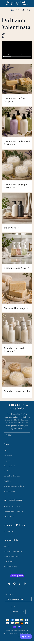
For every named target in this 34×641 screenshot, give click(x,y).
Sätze (5, 451)
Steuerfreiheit (9, 562)
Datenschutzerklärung (26, 633)
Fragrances (7, 461)
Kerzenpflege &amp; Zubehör (14, 486)
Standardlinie (8, 456)
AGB (18, 637)
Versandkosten (9, 531)
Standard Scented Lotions (14, 350)
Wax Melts (7, 481)
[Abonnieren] (27, 435)
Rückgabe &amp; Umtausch (13, 511)
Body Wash (10, 227)
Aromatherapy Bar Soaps (14, 100)
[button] (4, 10)
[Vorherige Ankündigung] (4, 3)
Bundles (6, 471)
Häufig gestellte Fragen (12, 506)
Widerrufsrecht (12, 633)
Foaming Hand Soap (15, 267)
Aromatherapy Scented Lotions (17, 143)
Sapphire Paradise (16, 630)
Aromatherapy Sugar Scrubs (15, 186)
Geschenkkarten (9, 491)
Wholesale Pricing (10, 567)
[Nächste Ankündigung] (30, 3)
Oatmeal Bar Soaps (14, 308)
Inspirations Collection (12, 476)
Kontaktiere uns (9, 516)
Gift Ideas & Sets (10, 466)
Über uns (7, 546)
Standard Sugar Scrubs (17, 391)
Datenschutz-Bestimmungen (14, 551)
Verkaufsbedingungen (11, 556)
